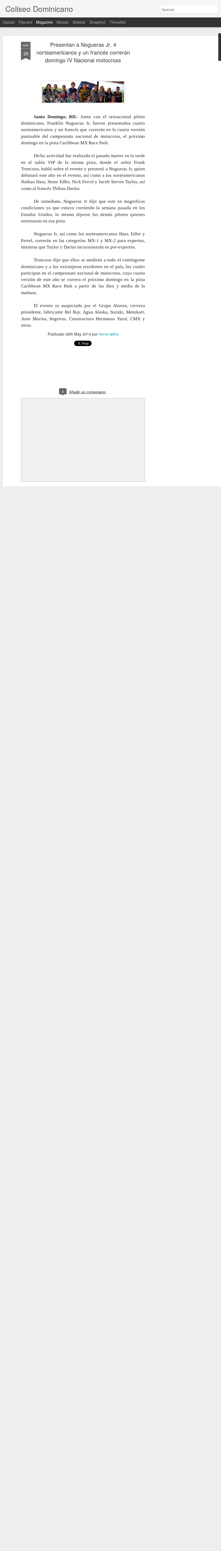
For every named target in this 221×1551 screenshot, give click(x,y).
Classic (9, 22)
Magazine (44, 22)
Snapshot (97, 22)
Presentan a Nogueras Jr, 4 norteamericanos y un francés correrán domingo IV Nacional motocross (83, 52)
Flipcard (25, 22)
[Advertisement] (175, 126)
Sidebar (79, 22)
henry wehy (109, 334)
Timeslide (117, 22)
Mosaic (63, 22)
